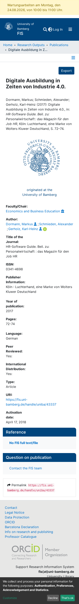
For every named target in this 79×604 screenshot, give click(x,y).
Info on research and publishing (29, 532)
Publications (59, 45)
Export (66, 71)
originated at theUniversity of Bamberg (39, 192)
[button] (50, 29)
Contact (11, 508)
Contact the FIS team (25, 468)
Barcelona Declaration (22, 527)
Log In (58, 29)
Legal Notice (14, 512)
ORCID (10, 522)
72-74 (10, 324)
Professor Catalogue (20, 537)
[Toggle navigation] (70, 29)
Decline (53, 598)
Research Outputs (31, 45)
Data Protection (17, 517)
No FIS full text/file (23, 443)
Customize (10, 598)
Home (7, 45)
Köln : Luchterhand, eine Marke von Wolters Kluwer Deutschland (39, 289)
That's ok (67, 598)
